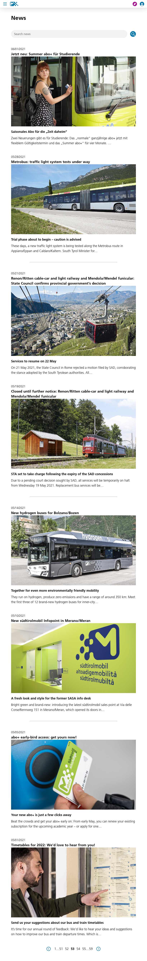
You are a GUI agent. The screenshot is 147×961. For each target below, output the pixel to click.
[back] (48, 949)
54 (78, 949)
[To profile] (143, 4)
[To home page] (14, 4)
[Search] (133, 34)
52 (67, 949)
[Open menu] (5, 4)
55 (84, 949)
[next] (98, 949)
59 (91, 949)
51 (61, 949)
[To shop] (136, 4)
